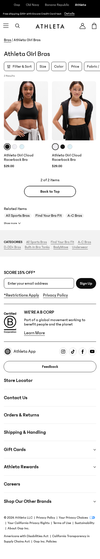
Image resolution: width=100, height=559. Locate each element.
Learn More (34, 333)
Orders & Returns (21, 415)
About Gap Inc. (18, 528)
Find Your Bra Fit (48, 215)
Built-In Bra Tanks (37, 247)
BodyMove (60, 247)
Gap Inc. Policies (45, 541)
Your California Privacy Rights (29, 523)
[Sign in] (82, 26)
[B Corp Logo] (10, 322)
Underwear (80, 247)
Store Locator (18, 380)
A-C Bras (74, 215)
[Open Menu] (5, 25)
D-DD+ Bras (12, 247)
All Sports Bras (18, 215)
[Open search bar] (17, 26)
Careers (12, 484)
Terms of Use (62, 523)
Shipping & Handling (25, 432)
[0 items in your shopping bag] (94, 26)
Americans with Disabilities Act (26, 536)
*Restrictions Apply (21, 295)
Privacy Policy (55, 295)
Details (69, 14)
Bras (7, 40)
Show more (10, 223)
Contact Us (15, 397)
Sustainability (84, 523)
